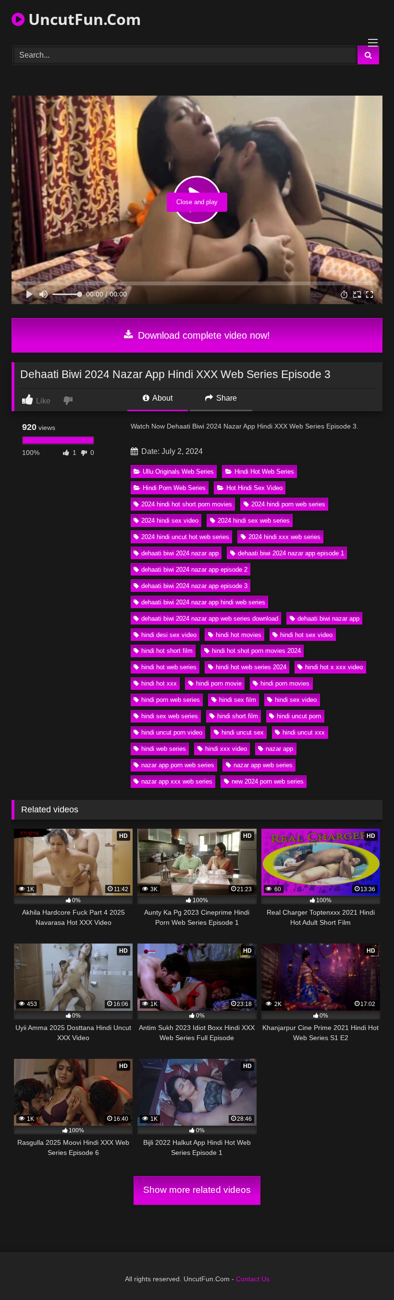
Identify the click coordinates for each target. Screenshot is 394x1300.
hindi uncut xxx (304, 732)
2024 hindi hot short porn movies (186, 504)
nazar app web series (263, 765)
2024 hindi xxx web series (284, 536)
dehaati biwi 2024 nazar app (180, 553)
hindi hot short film (167, 650)
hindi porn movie (219, 683)
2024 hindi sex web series (254, 520)
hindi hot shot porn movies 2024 (256, 650)
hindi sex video (296, 699)
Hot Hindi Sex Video (254, 487)
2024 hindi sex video (169, 520)
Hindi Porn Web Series (174, 487)
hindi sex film (237, 699)
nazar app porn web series (177, 765)
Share (225, 398)
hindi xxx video (226, 748)
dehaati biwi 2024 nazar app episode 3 (194, 585)
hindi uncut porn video (171, 732)
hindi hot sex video (306, 634)
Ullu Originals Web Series (178, 471)
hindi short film (237, 716)
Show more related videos (197, 1190)
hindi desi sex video (169, 634)
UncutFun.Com (83, 19)
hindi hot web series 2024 (251, 667)
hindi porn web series (170, 699)
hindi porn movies (284, 683)
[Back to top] (364, 1271)
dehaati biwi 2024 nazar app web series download (209, 618)
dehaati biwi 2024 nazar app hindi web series (203, 602)
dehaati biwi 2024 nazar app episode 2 (194, 569)
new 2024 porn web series (268, 781)
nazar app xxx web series (176, 781)
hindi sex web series (169, 716)
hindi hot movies (238, 634)
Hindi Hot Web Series (264, 471)
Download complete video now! (202, 335)
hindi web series (163, 748)
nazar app (279, 748)
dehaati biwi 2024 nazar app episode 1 (291, 553)
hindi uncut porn (299, 716)
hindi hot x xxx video (334, 667)
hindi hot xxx (159, 683)
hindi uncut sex (243, 732)
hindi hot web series (169, 667)
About (161, 398)
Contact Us (253, 1279)
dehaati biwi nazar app (328, 618)
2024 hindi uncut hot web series (185, 536)
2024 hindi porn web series (288, 504)
